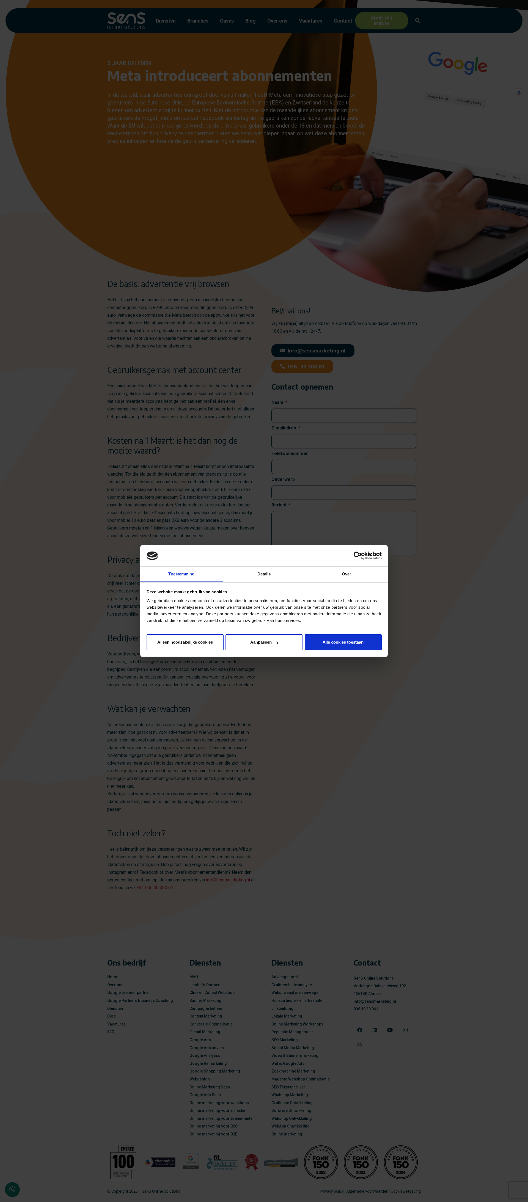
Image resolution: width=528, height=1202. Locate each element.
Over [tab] (346, 574)
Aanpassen (261, 642)
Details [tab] (264, 574)
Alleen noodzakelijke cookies (185, 642)
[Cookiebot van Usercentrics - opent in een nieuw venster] (358, 556)
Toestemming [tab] (181, 574)
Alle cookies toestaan (343, 642)
